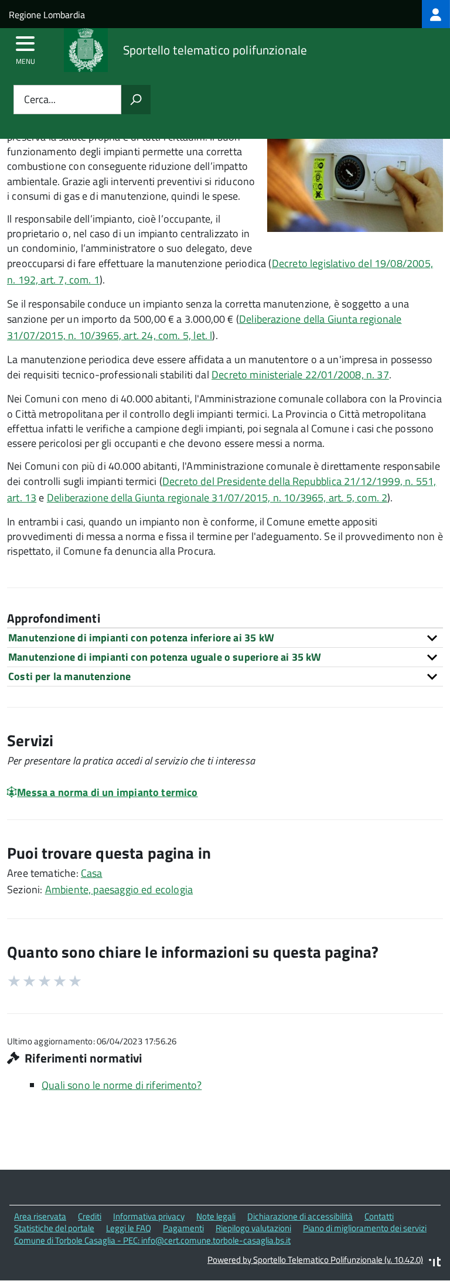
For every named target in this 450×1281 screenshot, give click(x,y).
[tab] (225, 637)
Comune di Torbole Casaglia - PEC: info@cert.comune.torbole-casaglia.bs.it (152, 1240)
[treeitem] (436, 14)
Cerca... (40, 100)
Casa (92, 873)
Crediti (89, 1216)
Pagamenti (183, 1228)
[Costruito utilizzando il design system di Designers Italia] (435, 1263)
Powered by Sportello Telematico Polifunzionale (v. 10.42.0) (315, 1259)
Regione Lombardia (47, 15)
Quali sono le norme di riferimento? (122, 1085)
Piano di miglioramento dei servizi (365, 1228)
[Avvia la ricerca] (136, 99)
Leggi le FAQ (128, 1228)
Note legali (216, 1216)
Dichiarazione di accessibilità (300, 1216)
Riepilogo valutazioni (253, 1228)
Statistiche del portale (54, 1228)
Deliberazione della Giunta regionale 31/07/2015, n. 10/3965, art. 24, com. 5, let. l (204, 327)
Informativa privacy (149, 1216)
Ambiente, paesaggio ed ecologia (119, 889)
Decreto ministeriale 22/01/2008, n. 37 (300, 374)
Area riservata (40, 1216)
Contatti (379, 1216)
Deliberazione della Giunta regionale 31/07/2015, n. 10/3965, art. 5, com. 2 (217, 497)
